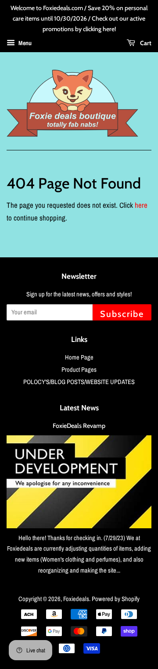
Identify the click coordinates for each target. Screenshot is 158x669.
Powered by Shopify (116, 598)
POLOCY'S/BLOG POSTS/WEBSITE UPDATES (79, 381)
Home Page (79, 357)
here (141, 205)
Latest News (79, 407)
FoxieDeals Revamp (79, 426)
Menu (24, 43)
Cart (145, 43)
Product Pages (79, 369)
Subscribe (122, 314)
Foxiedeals (76, 598)
